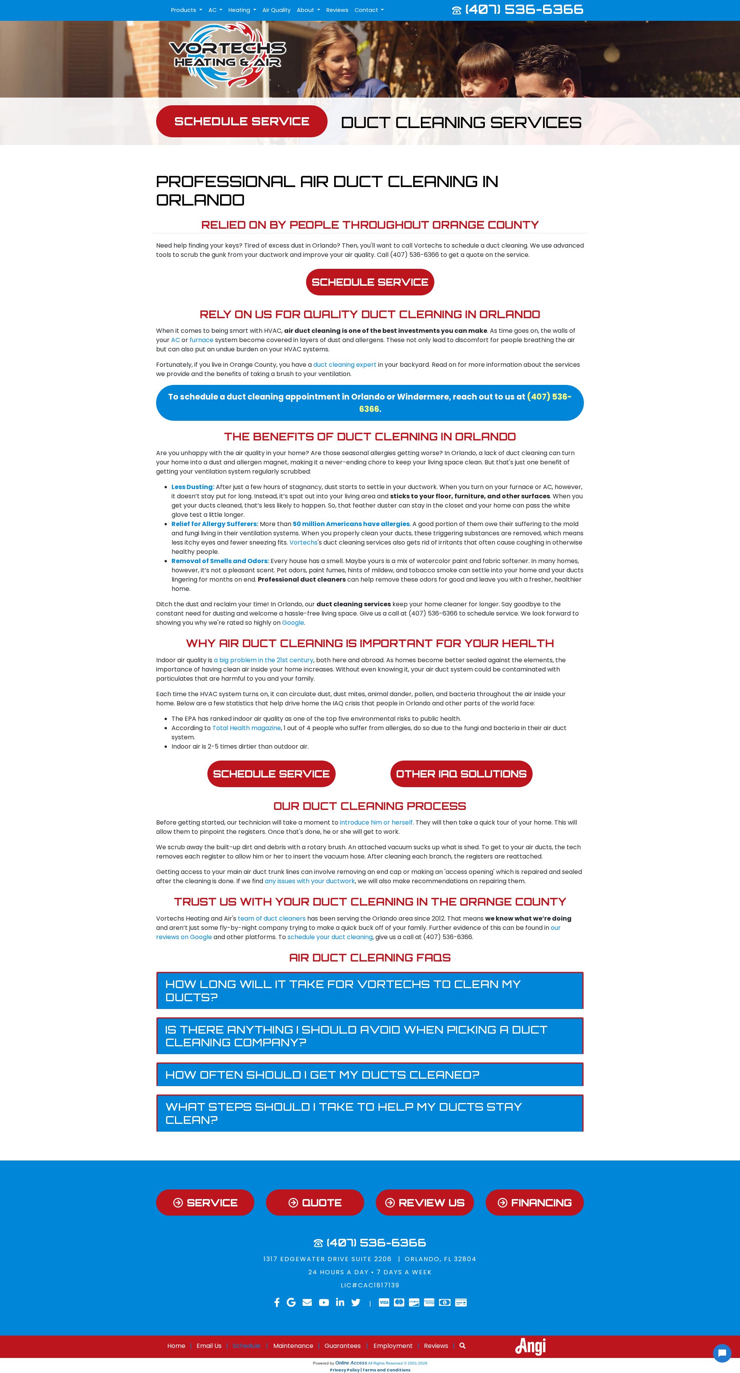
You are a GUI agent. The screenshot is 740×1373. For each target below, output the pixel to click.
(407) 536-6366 (524, 9)
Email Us (209, 1345)
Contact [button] (367, 10)
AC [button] (213, 10)
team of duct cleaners (272, 918)
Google (293, 622)
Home (176, 1345)
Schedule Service (370, 282)
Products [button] (184, 10)
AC (175, 340)
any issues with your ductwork (310, 881)
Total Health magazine (246, 728)
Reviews (337, 10)
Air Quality (276, 10)
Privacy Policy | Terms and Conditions (370, 1370)
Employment (393, 1345)
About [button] (306, 10)
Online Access (351, 1363)
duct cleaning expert (345, 364)
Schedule (247, 1345)
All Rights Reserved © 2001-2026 (397, 1363)
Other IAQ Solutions (461, 773)
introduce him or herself (376, 822)
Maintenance (293, 1345)
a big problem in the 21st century (263, 660)
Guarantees (343, 1345)
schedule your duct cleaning (330, 937)
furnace (202, 340)
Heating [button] (240, 10)
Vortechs (303, 542)
